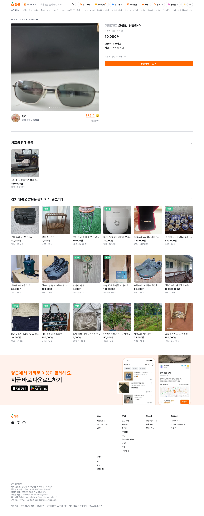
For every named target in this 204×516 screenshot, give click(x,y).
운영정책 (40, 506)
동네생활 (125, 432)
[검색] (72, 4)
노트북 (69, 10)
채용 (99, 428)
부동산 (124, 443)
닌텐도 (85, 10)
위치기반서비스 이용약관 (56, 506)
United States (177, 424)
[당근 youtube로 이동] (24, 423)
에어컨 (120, 10)
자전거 (24, 10)
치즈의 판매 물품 (22, 143)
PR (98, 465)
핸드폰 (99, 10)
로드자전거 (133, 10)
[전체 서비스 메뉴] (190, 4)
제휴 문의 (149, 424)
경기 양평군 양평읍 (30, 120)
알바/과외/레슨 (128, 439)
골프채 (184, 10)
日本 (172, 428)
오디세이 (142, 10)
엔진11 (191, 10)
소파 (174, 10)
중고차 (124, 428)
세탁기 (114, 10)
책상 (179, 10)
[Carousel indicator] (49, 107)
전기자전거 (167, 10)
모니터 (62, 10)
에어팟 (56, 10)
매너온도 (95, 120)
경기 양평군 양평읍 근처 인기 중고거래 (37, 199)
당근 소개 (101, 420)
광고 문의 (150, 428)
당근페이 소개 (103, 424)
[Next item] (96, 69)
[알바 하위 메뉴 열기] (163, 4)
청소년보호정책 (95, 506)
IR (98, 461)
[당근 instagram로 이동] (18, 423)
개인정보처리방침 (28, 506)
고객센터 (100, 469)
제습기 (150, 10)
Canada (174, 420)
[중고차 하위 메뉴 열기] (122, 4)
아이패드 (106, 10)
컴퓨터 (36, 10)
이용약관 (14, 506)
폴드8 (43, 10)
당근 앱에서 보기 (149, 63)
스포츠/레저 (110, 31)
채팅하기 (125, 450)
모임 (123, 435)
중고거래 (19, 19)
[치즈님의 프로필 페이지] (15, 118)
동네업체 (125, 424)
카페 (123, 447)
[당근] (15, 4)
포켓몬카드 (77, 10)
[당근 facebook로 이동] (13, 423)
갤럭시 (92, 10)
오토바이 (157, 10)
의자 (126, 10)
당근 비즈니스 (152, 420)
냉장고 (49, 10)
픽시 (30, 10)
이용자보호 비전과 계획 (78, 506)
